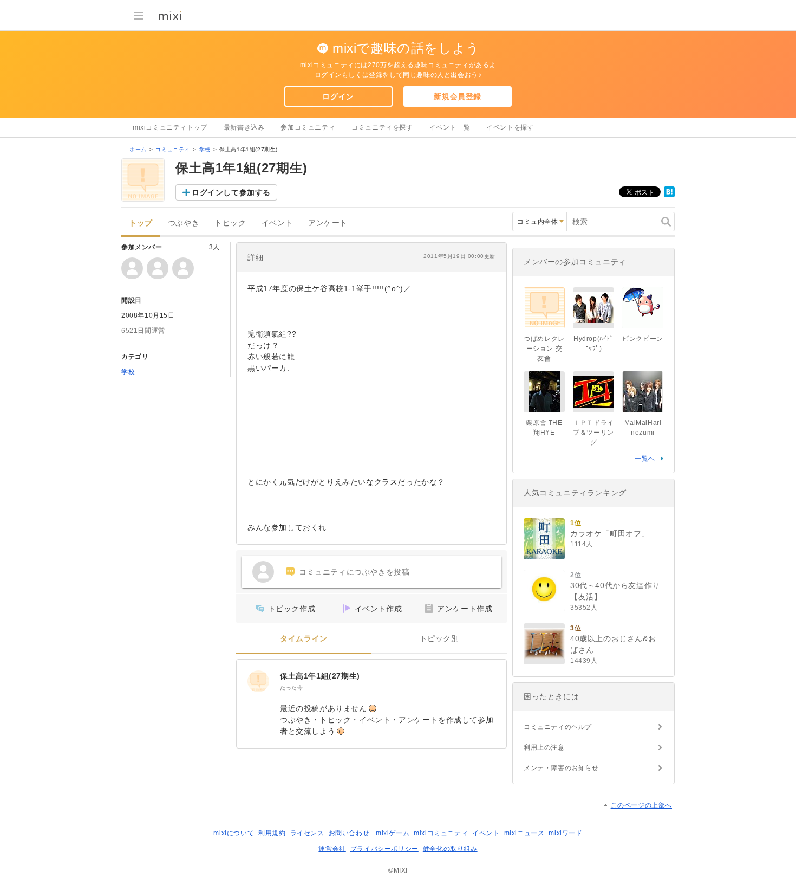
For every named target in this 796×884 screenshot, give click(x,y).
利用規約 (271, 833)
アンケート (328, 223)
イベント (277, 223)
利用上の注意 (544, 747)
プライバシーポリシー (384, 849)
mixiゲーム (392, 833)
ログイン (338, 96)
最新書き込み (244, 127)
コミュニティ (172, 149)
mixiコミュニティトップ (170, 127)
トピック (230, 223)
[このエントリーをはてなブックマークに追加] (669, 195)
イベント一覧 (450, 127)
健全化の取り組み (450, 849)
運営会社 (331, 849)
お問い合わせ (349, 833)
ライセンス (307, 833)
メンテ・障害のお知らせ (561, 768)
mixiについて (233, 833)
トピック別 (439, 639)
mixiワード (565, 833)
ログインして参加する (231, 192)
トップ (141, 223)
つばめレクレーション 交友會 (544, 348)
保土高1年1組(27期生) (320, 676)
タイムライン (304, 639)
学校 (205, 149)
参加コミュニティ (307, 127)
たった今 (291, 688)
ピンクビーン (642, 339)
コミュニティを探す (382, 127)
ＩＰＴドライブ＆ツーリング (593, 432)
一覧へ (645, 458)
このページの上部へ (641, 805)
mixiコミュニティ (441, 833)
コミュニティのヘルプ (558, 727)
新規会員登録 (457, 96)
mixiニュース (524, 833)
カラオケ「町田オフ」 (609, 533)
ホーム (138, 149)
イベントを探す (510, 127)
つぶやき (183, 223)
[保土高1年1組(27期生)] (258, 681)
